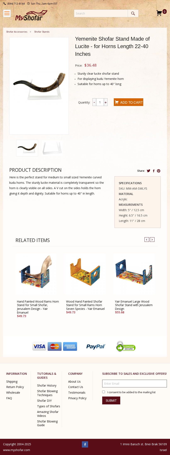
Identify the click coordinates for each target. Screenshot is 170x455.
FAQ (9, 398)
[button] (27, 148)
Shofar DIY (44, 401)
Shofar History (46, 385)
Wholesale (13, 393)
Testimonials (76, 393)
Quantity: (84, 102)
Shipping (11, 381)
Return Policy (15, 387)
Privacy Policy (77, 398)
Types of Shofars (48, 406)
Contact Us (75, 387)
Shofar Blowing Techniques (47, 393)
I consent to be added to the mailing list (131, 392)
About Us (74, 381)
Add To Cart (131, 102)
